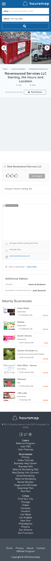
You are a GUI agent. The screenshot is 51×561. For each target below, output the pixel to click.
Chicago (25, 502)
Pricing (25, 457)
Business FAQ (25, 466)
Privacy (20, 548)
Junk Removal (39, 290)
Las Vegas (25, 514)
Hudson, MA (28, 386)
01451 (21, 343)
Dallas (25, 505)
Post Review (36, 92)
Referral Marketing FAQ (25, 469)
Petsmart (21, 379)
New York (25, 521)
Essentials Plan (26, 488)
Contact (40, 548)
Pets (18, 383)
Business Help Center (25, 463)
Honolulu (25, 508)
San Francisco (25, 533)
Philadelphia (25, 524)
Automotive (21, 312)
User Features (25, 449)
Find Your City (25, 499)
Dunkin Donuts (24, 336)
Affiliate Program (25, 551)
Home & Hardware (19, 69)
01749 (21, 386)
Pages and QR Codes (25, 485)
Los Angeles (25, 517)
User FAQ (25, 446)
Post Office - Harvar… (27, 366)
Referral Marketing (25, 479)
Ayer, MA (27, 400)
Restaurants (21, 325)
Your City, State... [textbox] (17, 18)
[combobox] (25, 19)
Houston (25, 511)
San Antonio (25, 530)
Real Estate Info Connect (25, 473)
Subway (20, 322)
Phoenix (25, 527)
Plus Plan (25, 491)
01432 (21, 400)
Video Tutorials (26, 460)
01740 (21, 315)
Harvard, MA (29, 343)
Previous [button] (4, 48)
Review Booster (25, 482)
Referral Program (25, 443)
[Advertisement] (25, 124)
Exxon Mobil (23, 308)
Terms (9, 548)
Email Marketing (25, 476)
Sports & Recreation (37, 354)
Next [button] (47, 48)
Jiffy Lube (22, 393)
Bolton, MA (28, 315)
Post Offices (21, 369)
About (30, 548)
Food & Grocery (23, 354)
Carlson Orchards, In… (28, 351)
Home (5, 69)
